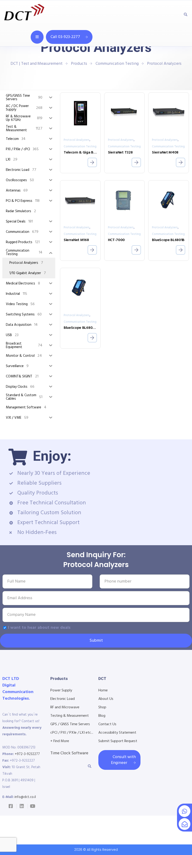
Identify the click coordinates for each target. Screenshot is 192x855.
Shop (102, 707)
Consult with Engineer (123, 760)
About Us (105, 699)
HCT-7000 (116, 240)
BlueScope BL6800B (80, 328)
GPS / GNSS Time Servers (70, 724)
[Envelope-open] (184, 824)
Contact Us (107, 724)
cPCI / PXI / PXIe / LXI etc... (71, 733)
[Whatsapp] (184, 811)
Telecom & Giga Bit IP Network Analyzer (80, 152)
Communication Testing (80, 146)
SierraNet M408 (165, 152)
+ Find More (59, 741)
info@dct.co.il (25, 797)
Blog (101, 716)
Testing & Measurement (69, 716)
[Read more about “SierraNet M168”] (92, 250)
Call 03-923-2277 (65, 37)
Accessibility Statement (117, 733)
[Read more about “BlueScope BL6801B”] (180, 250)
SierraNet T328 (120, 152)
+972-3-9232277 (27, 754)
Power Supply (61, 690)
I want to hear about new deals (39, 627)
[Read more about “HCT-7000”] (136, 250)
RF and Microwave (64, 707)
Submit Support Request (117, 741)
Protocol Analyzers (76, 140)
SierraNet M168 (76, 240)
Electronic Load (62, 699)
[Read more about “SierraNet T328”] (136, 162)
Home (103, 690)
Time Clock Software (69, 753)
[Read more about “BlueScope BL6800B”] (92, 337)
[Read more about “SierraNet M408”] (180, 162)
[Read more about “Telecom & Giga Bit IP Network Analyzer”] (92, 162)
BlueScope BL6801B (168, 240)
